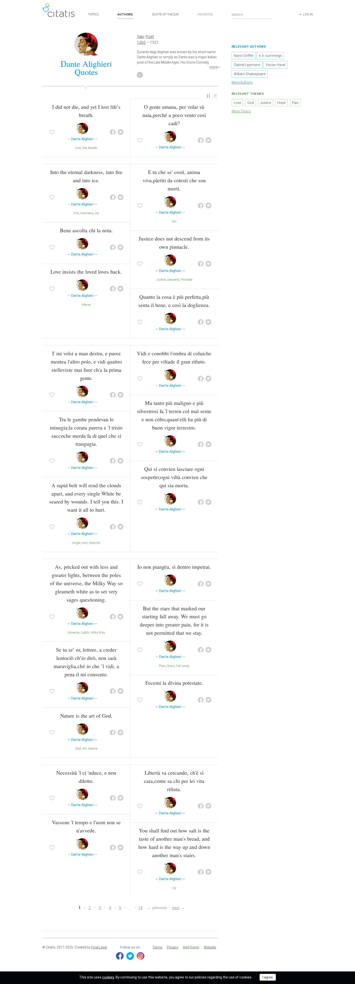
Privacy (172, 947)
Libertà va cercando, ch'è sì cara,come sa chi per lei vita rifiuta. (174, 781)
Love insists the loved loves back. (86, 271)
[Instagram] (140, 956)
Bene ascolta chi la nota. (86, 230)
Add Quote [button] (191, 947)
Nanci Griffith (244, 56)
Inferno (86, 304)
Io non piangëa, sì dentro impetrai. (174, 566)
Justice (161, 279)
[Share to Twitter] (120, 132)
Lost (78, 148)
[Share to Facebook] (113, 132)
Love (237, 103)
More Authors (242, 82)
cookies (108, 977)
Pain (162, 666)
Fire (76, 213)
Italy (140, 36)
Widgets (210, 947)
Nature (92, 748)
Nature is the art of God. (86, 715)
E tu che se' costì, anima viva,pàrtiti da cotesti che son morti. (174, 180)
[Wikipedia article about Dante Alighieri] (140, 75)
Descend (173, 279)
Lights (85, 632)
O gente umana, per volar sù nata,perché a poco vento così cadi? (174, 115)
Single (76, 543)
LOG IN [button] (308, 14)
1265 (141, 42)
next (175, 907)
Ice (97, 213)
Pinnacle (186, 279)
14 (140, 907)
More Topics (241, 111)
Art (84, 748)
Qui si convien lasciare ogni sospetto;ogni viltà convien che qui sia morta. (174, 477)
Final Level (99, 947)
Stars (170, 666)
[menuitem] (208, 96)
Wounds (94, 543)
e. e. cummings (270, 56)
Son (174, 221)
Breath (92, 148)
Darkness (87, 213)
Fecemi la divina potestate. (174, 682)
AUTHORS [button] (125, 14)
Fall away (182, 666)
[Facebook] (120, 956)
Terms (157, 947)
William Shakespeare (249, 74)
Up (174, 888)
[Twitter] (130, 956)
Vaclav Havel (275, 65)
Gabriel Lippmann (247, 65)
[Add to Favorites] (52, 132)
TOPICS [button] (93, 14)
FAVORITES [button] (205, 14)
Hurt (85, 543)
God (78, 748)
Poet (150, 36)
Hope (281, 103)
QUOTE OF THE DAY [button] (165, 14)
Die (84, 148)
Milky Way (98, 632)
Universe (73, 632)
